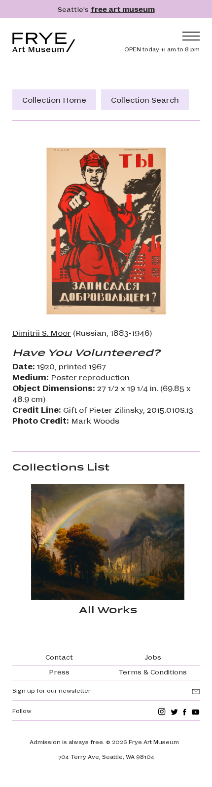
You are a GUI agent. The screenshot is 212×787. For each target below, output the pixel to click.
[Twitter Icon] (174, 712)
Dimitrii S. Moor (41, 332)
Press (59, 671)
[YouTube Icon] (195, 712)
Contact (59, 656)
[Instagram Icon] (162, 712)
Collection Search (145, 99)
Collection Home (54, 99)
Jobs (153, 656)
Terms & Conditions (153, 671)
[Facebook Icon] (184, 712)
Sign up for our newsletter (51, 690)
